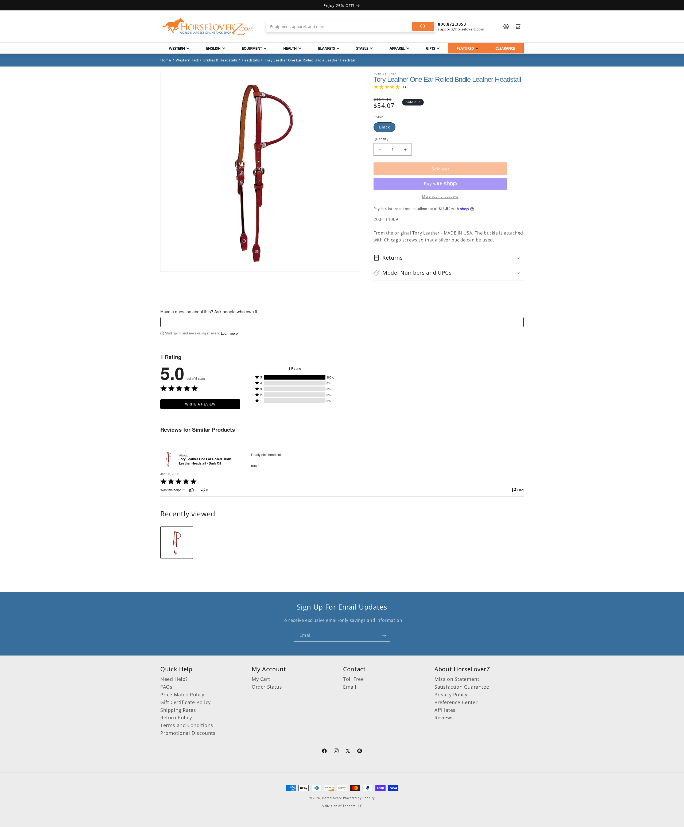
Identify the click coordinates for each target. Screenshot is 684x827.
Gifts (430, 48)
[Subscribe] (384, 635)
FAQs (166, 687)
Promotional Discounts (188, 733)
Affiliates (445, 710)
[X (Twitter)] (348, 751)
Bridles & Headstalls (220, 60)
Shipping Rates (178, 710)
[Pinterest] (360, 751)
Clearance (505, 48)
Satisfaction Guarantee (461, 687)
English (213, 48)
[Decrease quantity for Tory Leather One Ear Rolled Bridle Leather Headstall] (380, 149)
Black (384, 127)
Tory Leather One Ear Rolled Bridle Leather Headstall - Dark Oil (205, 461)
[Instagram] (336, 751)
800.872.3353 (452, 24)
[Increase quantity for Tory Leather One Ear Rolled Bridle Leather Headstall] (405, 149)
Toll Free (353, 679)
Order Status (267, 687)
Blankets (326, 48)
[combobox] (351, 26)
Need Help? (174, 679)
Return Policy (176, 717)
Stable (362, 48)
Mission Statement (456, 679)
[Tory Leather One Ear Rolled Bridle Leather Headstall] (176, 542)
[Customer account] (506, 26)
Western (177, 48)
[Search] (423, 26)
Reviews (444, 717)
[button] (449, 257)
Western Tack (187, 60)
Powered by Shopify (359, 798)
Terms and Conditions (186, 725)
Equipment (252, 48)
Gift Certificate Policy (185, 702)
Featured (465, 48)
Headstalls (251, 60)
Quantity (381, 138)
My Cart (261, 679)
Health (290, 48)
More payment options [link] (440, 196)
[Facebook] (324, 751)
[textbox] (342, 322)
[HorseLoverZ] (207, 26)
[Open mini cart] (518, 26)
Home (165, 60)
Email (349, 687)
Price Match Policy (182, 694)
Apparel (397, 48)
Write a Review (200, 404)
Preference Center (455, 702)
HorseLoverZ (332, 798)
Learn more (229, 333)
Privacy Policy (450, 694)
